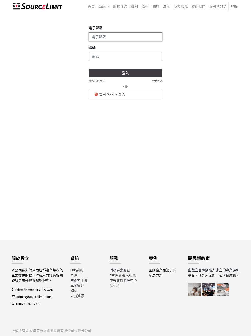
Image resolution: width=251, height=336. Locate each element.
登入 (125, 73)
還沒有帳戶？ (97, 81)
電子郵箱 (95, 28)
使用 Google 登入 (111, 94)
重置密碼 (156, 81)
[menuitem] (91, 6)
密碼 (92, 47)
